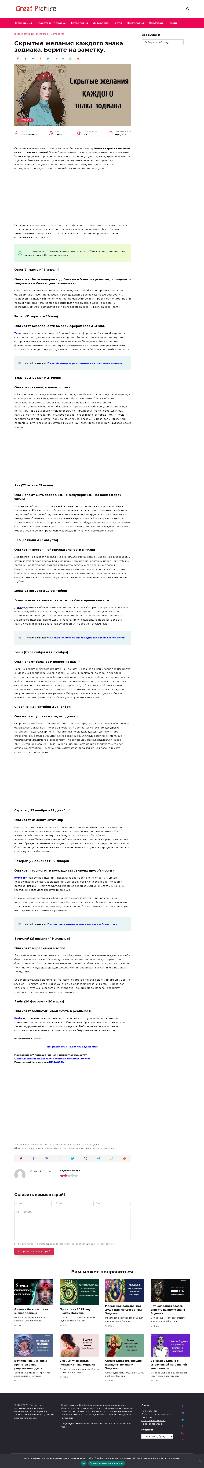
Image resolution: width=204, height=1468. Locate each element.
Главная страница (24, 34)
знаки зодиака (40, 1144)
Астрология (79, 23)
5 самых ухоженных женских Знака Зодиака (77, 1362)
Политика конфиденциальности (107, 1463)
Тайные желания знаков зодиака (34, 1148)
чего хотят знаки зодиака (70, 1148)
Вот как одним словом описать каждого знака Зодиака (168, 1309)
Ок (83, 1463)
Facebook (59, 1058)
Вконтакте (44, 1058)
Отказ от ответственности (156, 1414)
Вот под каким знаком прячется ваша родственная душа (30, 1364)
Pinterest (73, 1058)
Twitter (85, 1058)
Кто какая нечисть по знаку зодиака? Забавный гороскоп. (86, 637)
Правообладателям (152, 1423)
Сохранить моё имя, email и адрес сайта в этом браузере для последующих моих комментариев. (67, 1244)
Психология (135, 23)
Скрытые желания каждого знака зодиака (75, 1144)
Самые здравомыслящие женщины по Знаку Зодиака (123, 1364)
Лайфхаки (156, 23)
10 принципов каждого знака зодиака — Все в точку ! (82, 924)
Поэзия (173, 23)
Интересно (101, 23)
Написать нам (149, 1411)
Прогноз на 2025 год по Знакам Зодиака (77, 1311)
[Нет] (200, 1461)
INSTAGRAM (57, 1062)
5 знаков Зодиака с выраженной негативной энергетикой (169, 1364)
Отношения (23, 23)
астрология (22, 1144)
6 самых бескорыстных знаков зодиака (31, 1311)
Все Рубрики (42, 34)
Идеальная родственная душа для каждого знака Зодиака (123, 1309)
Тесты (117, 23)
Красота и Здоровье (51, 23)
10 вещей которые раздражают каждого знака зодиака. (85, 363)
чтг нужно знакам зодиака (102, 1148)
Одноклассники (25, 1058)
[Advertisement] (72, 197)
